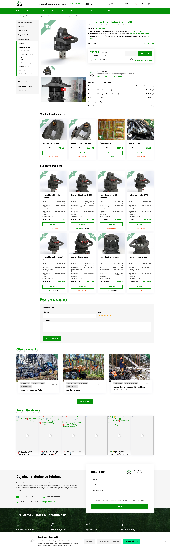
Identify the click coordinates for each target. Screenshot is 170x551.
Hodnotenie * (101, 312)
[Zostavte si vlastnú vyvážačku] (38, 368)
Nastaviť (89, 541)
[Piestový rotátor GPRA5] (140, 243)
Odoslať (120, 506)
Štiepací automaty (23, 35)
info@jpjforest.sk (26, 497)
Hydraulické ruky (22, 31)
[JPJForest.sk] (19, 4)
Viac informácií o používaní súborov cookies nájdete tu (58, 545)
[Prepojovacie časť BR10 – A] (82, 129)
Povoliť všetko (131, 541)
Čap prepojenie (105, 143)
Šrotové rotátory (26, 63)
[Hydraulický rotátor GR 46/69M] (53, 181)
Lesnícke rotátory (49, 16)
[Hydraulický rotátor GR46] (140, 181)
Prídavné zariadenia (23, 82)
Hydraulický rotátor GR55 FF (110, 257)
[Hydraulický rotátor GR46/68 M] (53, 243)
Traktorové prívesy (23, 39)
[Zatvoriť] (165, 541)
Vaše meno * (46, 312)
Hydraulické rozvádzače (26, 74)
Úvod (17, 16)
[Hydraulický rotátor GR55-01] (63, 42)
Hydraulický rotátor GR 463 (81, 195)
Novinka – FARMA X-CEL (74, 390)
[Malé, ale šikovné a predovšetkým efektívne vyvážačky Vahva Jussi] (131, 368)
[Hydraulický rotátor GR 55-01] (48, 70)
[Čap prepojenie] (111, 129)
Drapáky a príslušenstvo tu (139, 33)
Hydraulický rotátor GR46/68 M (53, 258)
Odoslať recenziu (52, 338)
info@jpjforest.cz (119, 76)
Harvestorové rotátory (27, 54)
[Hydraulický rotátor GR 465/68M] (111, 181)
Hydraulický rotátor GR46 (138, 195)
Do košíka (145, 53)
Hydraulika (25, 16)
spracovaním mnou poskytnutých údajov (133, 500)
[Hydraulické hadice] (140, 129)
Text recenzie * (47, 320)
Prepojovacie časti (24, 67)
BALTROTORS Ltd (101, 28)
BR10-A (92, 38)
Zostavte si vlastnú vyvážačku (31, 390)
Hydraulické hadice (136, 143)
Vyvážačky (21, 27)
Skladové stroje (22, 90)
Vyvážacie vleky (25, 383)
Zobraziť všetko (148, 43)
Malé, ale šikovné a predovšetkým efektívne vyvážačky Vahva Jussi (129, 388)
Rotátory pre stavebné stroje (27, 58)
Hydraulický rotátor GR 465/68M (108, 196)
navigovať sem (47, 502)
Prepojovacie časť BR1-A (51, 143)
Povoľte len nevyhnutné (109, 541)
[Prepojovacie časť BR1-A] (53, 129)
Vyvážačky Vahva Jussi (38, 383)
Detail (54, 153)
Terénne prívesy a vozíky (25, 86)
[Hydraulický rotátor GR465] (82, 243)
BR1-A (149, 36)
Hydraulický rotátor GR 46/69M (51, 196)
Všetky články (85, 401)
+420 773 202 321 (74, 4)
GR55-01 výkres (137, 31)
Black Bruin (22, 70)
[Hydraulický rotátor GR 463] (82, 181)
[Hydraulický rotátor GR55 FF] (111, 243)
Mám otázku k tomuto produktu (143, 60)
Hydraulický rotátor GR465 (81, 257)
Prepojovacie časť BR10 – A (81, 143)
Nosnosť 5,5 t (61, 16)
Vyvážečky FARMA (26, 386)
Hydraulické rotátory (36, 16)
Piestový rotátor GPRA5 (138, 257)
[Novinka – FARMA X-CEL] (85, 368)
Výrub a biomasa (22, 78)
